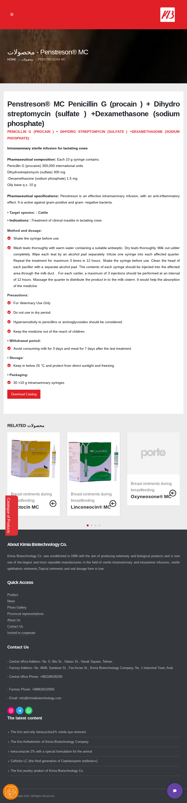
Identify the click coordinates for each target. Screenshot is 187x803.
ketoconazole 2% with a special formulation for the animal (51, 751)
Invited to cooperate (21, 633)
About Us (13, 620)
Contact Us (15, 626)
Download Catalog (24, 394)
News (11, 601)
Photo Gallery (17, 607)
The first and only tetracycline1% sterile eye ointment (48, 732)
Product (12, 595)
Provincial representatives (25, 614)
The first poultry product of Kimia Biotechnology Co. (47, 771)
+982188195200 (51, 676)
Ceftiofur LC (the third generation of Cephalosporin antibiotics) (54, 761)
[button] (88, 525)
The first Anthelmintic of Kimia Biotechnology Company (50, 742)
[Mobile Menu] (11, 14)
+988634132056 (43, 689)
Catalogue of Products (9, 515)
